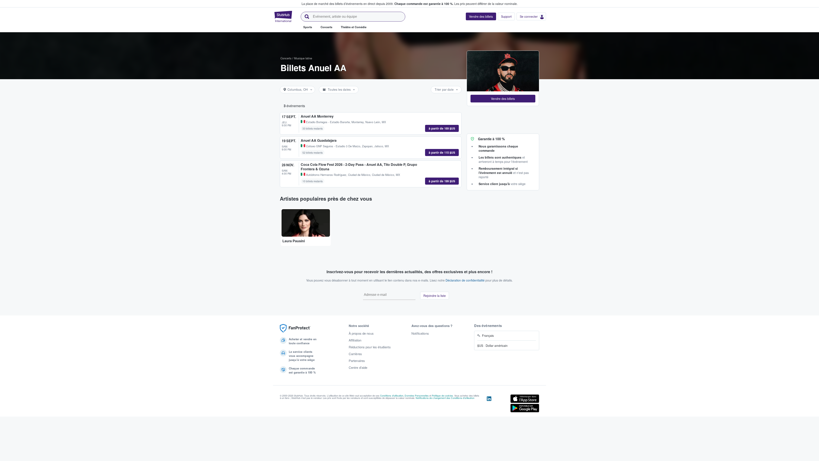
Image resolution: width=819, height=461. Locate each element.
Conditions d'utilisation (391, 395)
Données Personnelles (417, 395)
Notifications (420, 333)
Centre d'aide (358, 367)
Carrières (355, 354)
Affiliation (355, 340)
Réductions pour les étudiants (370, 347)
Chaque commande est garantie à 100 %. (423, 3)
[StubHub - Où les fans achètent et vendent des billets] (283, 16)
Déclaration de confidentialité (465, 280)
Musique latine (303, 58)
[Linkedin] (489, 404)
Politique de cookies (442, 395)
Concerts (286, 58)
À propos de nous (361, 333)
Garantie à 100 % (491, 138)
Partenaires (357, 360)
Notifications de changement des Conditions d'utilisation (445, 398)
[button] (502, 98)
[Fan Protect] (295, 328)
